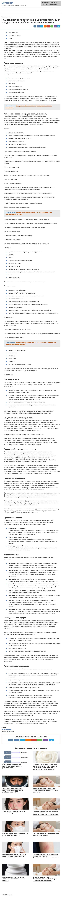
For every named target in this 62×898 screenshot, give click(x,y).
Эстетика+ (7, 2)
